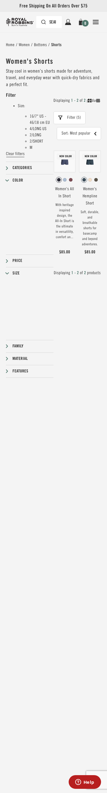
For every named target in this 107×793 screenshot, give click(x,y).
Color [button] (17, 180)
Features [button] (20, 371)
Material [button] (20, 358)
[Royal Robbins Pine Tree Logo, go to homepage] (23, 22)
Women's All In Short (64, 193)
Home (10, 45)
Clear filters (15, 154)
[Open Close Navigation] (95, 22)
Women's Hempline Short (90, 196)
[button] (82, 22)
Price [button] (17, 260)
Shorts (56, 45)
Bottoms (40, 45)
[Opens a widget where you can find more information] (84, 782)
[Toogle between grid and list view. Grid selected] (94, 101)
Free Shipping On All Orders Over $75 (53, 6)
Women (24, 45)
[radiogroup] (64, 180)
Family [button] (17, 346)
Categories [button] (22, 168)
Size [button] (16, 273)
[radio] (59, 180)
